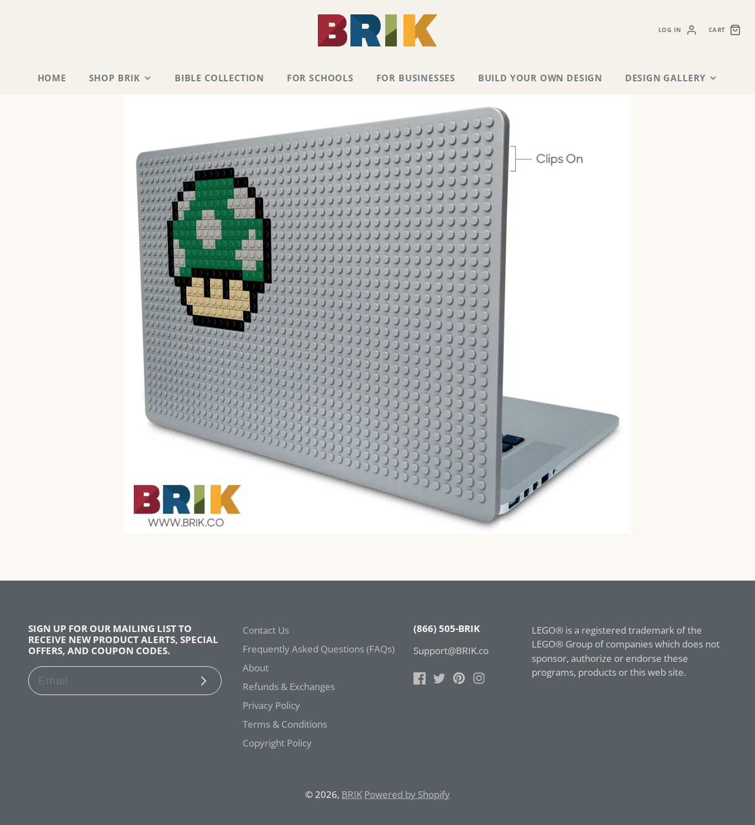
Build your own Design (540, 78)
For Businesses (415, 78)
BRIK (352, 794)
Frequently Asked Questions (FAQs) (319, 649)
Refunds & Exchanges (289, 686)
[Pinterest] (459, 678)
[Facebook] (419, 678)
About (256, 667)
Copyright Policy (277, 743)
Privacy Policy (271, 705)
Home (52, 78)
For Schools (320, 78)
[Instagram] (479, 678)
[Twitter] (439, 678)
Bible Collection (219, 78)
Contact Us (266, 630)
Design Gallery (665, 78)
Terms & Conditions (285, 724)
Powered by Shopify (407, 794)
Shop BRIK (114, 78)
